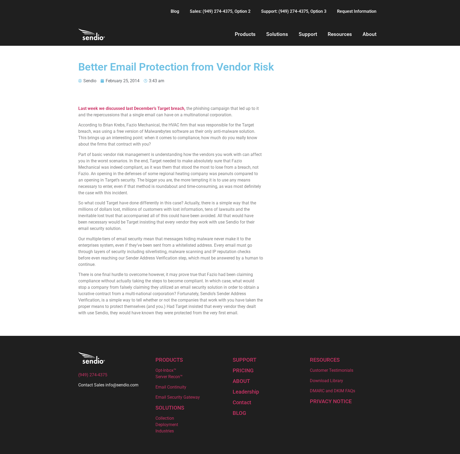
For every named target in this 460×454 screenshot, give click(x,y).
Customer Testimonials (331, 370)
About (369, 34)
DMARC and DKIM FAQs (332, 390)
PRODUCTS (169, 360)
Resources (340, 34)
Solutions (277, 34)
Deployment (166, 424)
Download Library (326, 380)
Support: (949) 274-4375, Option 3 (293, 11)
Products (245, 34)
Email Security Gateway (177, 397)
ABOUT (241, 381)
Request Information (356, 11)
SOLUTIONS (169, 408)
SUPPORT (244, 360)
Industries (164, 431)
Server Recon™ (169, 376)
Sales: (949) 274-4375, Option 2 (220, 11)
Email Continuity (170, 387)
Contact (242, 402)
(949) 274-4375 (92, 374)
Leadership (246, 392)
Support (308, 34)
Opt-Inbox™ (165, 370)
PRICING (243, 370)
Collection (164, 418)
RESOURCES (325, 360)
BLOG (239, 413)
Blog (175, 11)
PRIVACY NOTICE (331, 401)
